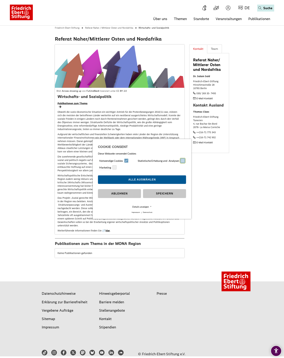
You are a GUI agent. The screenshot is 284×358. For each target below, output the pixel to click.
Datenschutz (147, 212)
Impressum (136, 212)
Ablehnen (119, 193)
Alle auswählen (142, 179)
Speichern (164, 193)
